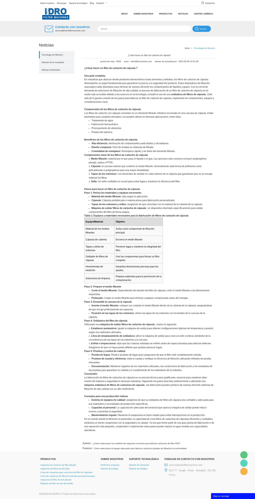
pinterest (195, 438)
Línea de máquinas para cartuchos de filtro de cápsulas (66, 472)
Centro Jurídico (203, 14)
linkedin (211, 438)
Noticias (183, 14)
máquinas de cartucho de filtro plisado (58, 465)
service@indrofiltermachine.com (70, 30)
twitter (179, 438)
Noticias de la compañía (53, 62)
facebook (163, 438)
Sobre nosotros (47, 3)
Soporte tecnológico (78, 3)
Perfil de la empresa (110, 465)
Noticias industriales (51, 70)
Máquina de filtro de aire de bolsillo (56, 483)
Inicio (124, 14)
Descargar (62, 3)
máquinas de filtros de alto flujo (55, 468)
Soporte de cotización (139, 465)
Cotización (210, 3)
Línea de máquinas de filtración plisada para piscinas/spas (67, 476)
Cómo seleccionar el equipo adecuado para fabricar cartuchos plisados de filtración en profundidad (140, 448)
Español (100, 3)
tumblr (203, 438)
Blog (92, 3)
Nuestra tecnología (109, 468)
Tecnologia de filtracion (52, 55)
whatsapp (187, 438)
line (171, 438)
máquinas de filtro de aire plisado (55, 479)
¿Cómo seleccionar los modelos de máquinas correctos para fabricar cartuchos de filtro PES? (136, 443)
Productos (165, 14)
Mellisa (244, 463)
